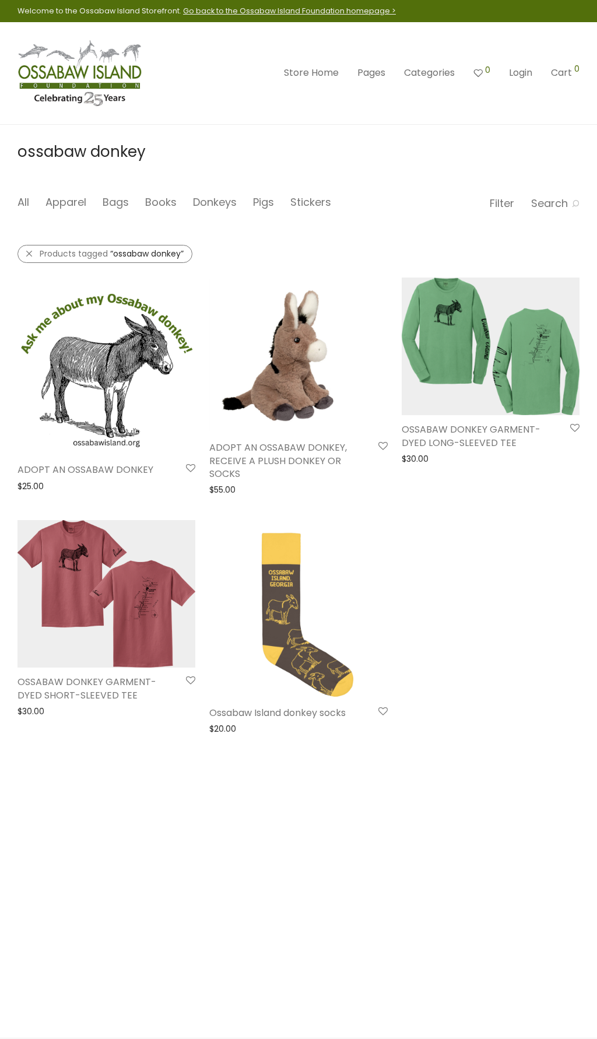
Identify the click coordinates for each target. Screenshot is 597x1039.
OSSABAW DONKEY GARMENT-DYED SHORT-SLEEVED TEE (86, 688)
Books (161, 202)
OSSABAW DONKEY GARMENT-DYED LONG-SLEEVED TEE (471, 436)
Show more (35, 486)
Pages (371, 72)
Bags (116, 202)
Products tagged (112, 253)
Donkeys (215, 202)
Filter (502, 203)
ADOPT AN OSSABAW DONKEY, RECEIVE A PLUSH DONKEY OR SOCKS (278, 460)
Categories (429, 72)
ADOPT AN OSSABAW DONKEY (85, 469)
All (23, 202)
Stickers (310, 202)
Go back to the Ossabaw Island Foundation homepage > (289, 11)
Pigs (263, 202)
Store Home (311, 72)
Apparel (65, 202)
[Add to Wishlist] (189, 468)
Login (520, 72)
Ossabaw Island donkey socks (277, 712)
